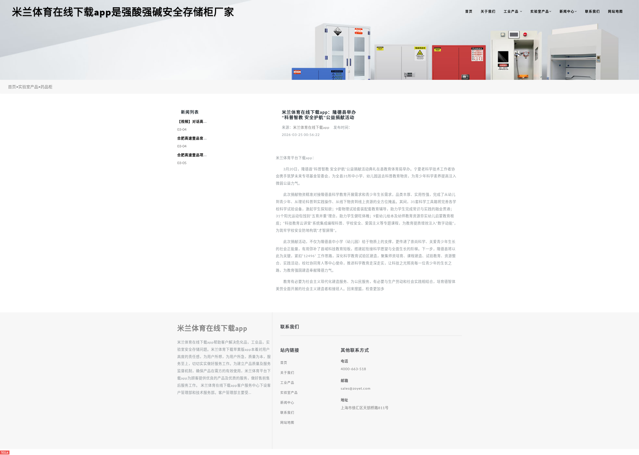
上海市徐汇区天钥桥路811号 (365, 408)
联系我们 (592, 11)
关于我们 (488, 11)
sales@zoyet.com (356, 388)
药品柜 (46, 86)
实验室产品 (539, 11)
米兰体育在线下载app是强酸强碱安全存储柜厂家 (123, 12)
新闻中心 (567, 11)
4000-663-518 (353, 369)
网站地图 (615, 11)
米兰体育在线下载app (311, 127)
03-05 (181, 163)
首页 (469, 11)
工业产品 (512, 11)
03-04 (181, 129)
